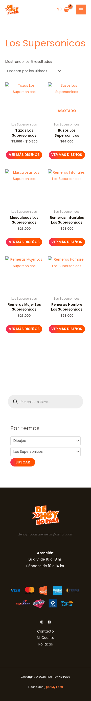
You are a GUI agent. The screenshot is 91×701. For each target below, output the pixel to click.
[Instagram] (42, 622)
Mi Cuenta (45, 637)
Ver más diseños (24, 154)
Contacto (45, 631)
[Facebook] (49, 622)
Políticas (45, 644)
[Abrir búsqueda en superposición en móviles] (45, 401)
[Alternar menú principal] (81, 9)
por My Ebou (54, 687)
